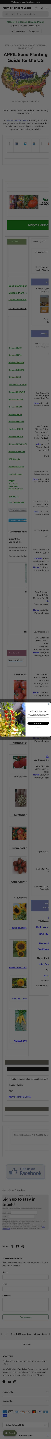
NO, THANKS (38, 727)
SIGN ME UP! (38, 723)
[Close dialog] (49, 704)
